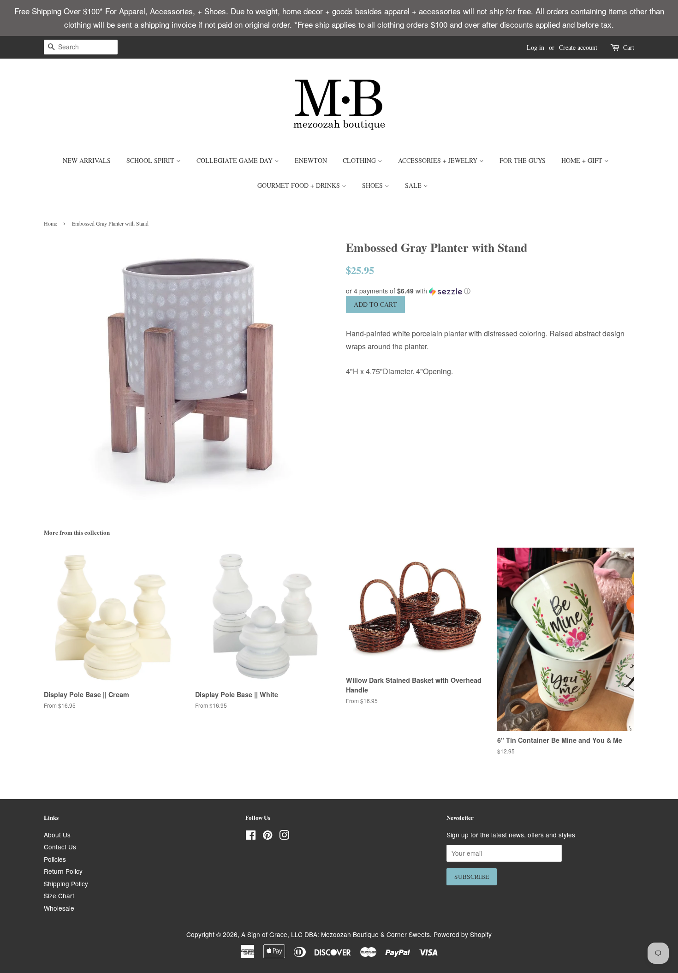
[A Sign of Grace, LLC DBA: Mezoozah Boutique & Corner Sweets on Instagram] (284, 836)
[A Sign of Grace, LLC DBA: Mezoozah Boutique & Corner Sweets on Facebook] (250, 836)
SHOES (373, 185)
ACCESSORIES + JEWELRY (438, 160)
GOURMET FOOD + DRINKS (299, 185)
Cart (628, 47)
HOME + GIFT (582, 160)
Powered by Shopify (463, 934)
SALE (414, 185)
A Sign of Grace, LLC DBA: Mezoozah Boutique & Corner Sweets (335, 934)
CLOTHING (360, 160)
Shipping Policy (66, 883)
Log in (535, 47)
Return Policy (63, 871)
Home (50, 223)
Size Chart (59, 895)
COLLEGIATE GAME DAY (235, 160)
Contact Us (60, 846)
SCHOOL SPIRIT (151, 160)
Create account (578, 47)
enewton (311, 160)
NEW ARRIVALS (87, 160)
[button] (490, 291)
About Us (57, 834)
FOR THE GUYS (523, 160)
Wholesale (59, 908)
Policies (55, 859)
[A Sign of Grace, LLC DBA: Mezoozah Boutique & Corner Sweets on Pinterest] (267, 836)
